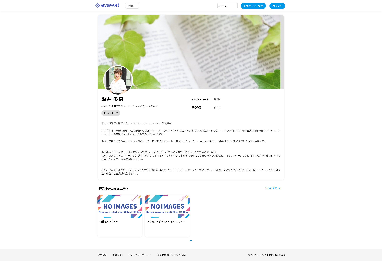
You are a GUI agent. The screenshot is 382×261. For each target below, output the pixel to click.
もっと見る (271, 188)
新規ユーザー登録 (253, 6)
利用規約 (117, 255)
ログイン (277, 6)
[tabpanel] (120, 216)
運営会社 (102, 255)
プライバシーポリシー (140, 255)
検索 (130, 5)
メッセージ (113, 112)
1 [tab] (192, 242)
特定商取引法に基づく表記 (171, 255)
